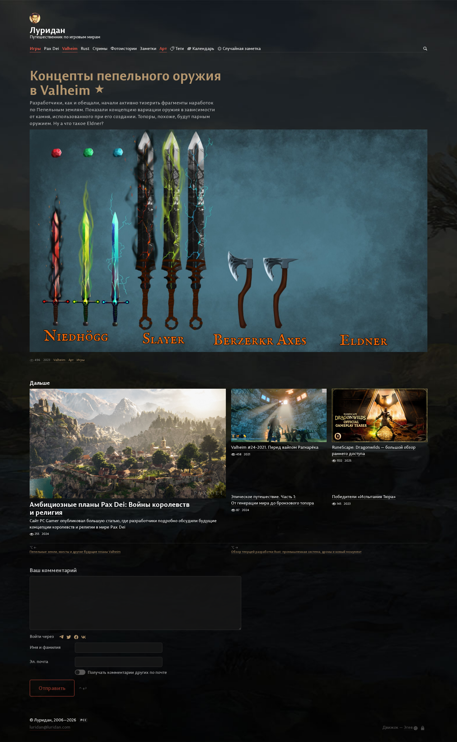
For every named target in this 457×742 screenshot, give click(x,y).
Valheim (69, 48)
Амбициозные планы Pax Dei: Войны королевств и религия (110, 508)
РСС (83, 720)
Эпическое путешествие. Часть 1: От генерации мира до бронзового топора (272, 500)
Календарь (202, 48)
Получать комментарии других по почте (126, 672)
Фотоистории (124, 48)
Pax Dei (51, 48)
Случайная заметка (241, 48)
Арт (163, 48)
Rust (85, 48)
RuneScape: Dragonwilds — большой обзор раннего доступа (373, 450)
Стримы (100, 48)
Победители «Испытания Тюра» (364, 496)
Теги (179, 48)
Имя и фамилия (45, 647)
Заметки (148, 48)
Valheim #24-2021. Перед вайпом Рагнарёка (274, 447)
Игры (35, 48)
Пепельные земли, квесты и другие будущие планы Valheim (75, 552)
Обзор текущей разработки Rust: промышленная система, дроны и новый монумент (296, 552)
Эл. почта (39, 661)
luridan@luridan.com (50, 727)
